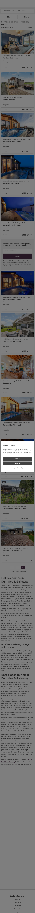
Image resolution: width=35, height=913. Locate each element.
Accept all (17, 463)
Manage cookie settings (18, 468)
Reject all (17, 458)
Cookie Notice (9, 454)
